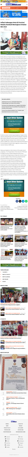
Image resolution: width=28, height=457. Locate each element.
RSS (14, 449)
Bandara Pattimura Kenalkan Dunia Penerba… (11, 338)
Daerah (1, 303)
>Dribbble (8, 445)
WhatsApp (21, 438)
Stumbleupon (21, 441)
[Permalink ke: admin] (1, 29)
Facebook (8, 436)
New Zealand (5, 279)
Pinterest (8, 438)
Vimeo (21, 445)
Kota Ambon (9, 303)
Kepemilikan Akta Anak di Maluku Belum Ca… (15, 414)
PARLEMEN (8, 402)
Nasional (22, 346)
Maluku (13, 303)
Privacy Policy (7, 427)
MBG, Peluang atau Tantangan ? (13, 408)
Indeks (7, 423)
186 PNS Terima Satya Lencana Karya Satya (16, 393)
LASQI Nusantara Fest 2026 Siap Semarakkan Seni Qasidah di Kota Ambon (6, 258)
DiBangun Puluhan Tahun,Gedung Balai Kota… (15, 399)
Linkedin (8, 447)
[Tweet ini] (20, 201)
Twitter (21, 436)
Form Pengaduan (7, 431)
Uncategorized (9, 391)
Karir (7, 425)
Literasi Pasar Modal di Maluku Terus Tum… (15, 309)
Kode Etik (20, 423)
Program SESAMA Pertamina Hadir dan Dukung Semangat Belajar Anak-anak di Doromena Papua (21, 258)
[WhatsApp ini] (26, 201)
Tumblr (8, 441)
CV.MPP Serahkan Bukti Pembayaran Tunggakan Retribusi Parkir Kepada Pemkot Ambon (6, 207)
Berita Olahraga (6, 276)
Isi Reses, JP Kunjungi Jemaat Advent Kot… (15, 404)
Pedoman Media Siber (20, 431)
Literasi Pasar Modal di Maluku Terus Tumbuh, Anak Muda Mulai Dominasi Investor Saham (6, 244)
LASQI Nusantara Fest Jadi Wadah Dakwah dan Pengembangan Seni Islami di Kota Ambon (6, 228)
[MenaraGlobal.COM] (14, 4)
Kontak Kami (20, 429)
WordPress (8, 443)
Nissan (4, 281)
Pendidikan (14, 337)
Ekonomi (5, 303)
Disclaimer (20, 427)
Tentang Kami (7, 429)
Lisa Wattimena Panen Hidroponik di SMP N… (15, 342)
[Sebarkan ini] (17, 201)
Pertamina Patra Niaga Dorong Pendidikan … (15, 348)
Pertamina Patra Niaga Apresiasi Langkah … (10, 304)
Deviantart (21, 447)
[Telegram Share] (23, 201)
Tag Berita (5, 272)
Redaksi (20, 425)
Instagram (21, 443)
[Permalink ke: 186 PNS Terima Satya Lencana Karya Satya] (14, 372)
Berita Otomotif (6, 274)
